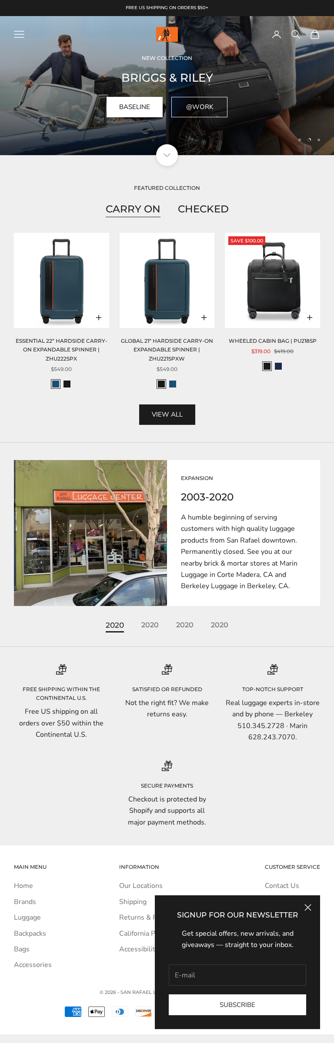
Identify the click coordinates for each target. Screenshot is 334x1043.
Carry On (133, 209)
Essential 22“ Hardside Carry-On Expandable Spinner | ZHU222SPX (61, 350)
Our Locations (141, 886)
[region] (167, 86)
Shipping (133, 902)
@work (199, 107)
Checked (203, 209)
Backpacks (30, 933)
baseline (134, 107)
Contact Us (282, 886)
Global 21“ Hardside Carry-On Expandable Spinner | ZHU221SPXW (167, 350)
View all (167, 414)
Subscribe (237, 1004)
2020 (115, 625)
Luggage (27, 917)
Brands (25, 902)
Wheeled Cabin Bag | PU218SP (273, 341)
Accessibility (139, 949)
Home (23, 886)
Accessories (33, 965)
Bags (22, 949)
